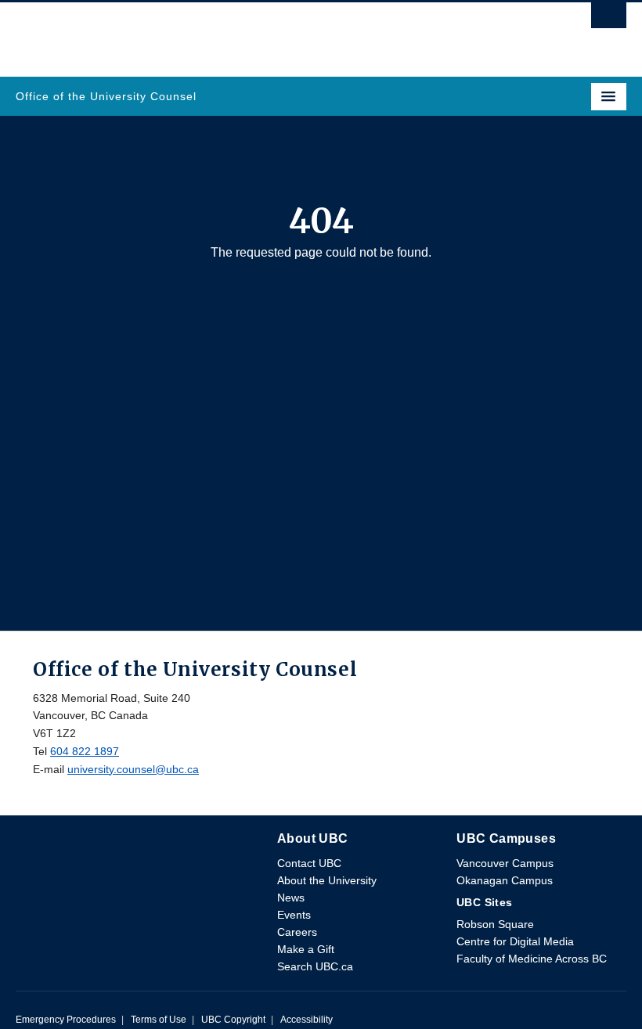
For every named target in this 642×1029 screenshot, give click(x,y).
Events (294, 914)
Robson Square (495, 924)
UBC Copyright (233, 1019)
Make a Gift (305, 949)
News (291, 897)
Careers (297, 932)
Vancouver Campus (505, 863)
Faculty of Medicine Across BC (531, 958)
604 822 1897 (84, 751)
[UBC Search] (608, 19)
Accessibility (306, 1019)
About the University (327, 880)
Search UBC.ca (315, 966)
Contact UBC (309, 863)
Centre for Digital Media (515, 941)
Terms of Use (158, 1019)
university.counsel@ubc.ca (133, 769)
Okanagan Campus (504, 880)
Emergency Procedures (66, 1019)
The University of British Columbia (229, 32)
